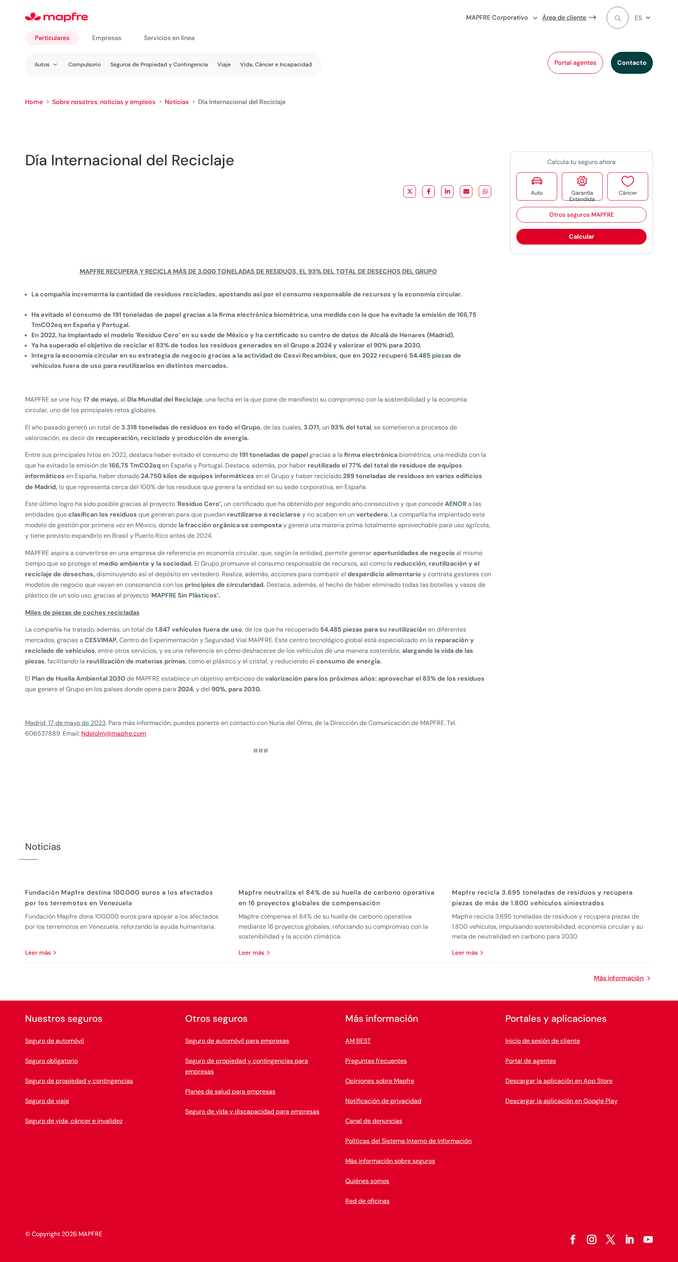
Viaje (224, 64)
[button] (644, 18)
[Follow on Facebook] (573, 1239)
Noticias (177, 102)
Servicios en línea (169, 38)
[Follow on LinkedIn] (629, 1239)
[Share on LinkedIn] (447, 191)
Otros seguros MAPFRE (581, 215)
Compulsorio (84, 64)
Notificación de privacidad (383, 1101)
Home (34, 102)
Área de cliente (564, 17)
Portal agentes (575, 62)
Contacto (632, 62)
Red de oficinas (367, 1201)
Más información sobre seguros (390, 1161)
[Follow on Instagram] (591, 1239)
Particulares (52, 38)
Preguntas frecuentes (376, 1061)
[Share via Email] (466, 191)
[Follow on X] (610, 1239)
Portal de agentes (530, 1061)
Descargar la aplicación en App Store (558, 1081)
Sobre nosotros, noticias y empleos (103, 102)
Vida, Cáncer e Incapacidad (276, 64)
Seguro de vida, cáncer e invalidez (73, 1121)
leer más (38, 953)
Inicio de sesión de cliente (542, 1041)
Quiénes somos (367, 1181)
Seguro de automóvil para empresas (237, 1041)
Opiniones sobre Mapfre (379, 1081)
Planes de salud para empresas (230, 1091)
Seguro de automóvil (54, 1041)
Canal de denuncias (373, 1121)
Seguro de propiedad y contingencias (79, 1081)
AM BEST (358, 1041)
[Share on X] (409, 191)
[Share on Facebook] (428, 191)
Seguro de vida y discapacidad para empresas (252, 1111)
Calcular (581, 236)
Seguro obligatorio (51, 1061)
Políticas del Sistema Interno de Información (408, 1141)
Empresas (106, 38)
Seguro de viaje (47, 1101)
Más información (618, 978)
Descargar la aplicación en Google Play (561, 1101)
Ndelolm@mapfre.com (113, 733)
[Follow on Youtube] (648, 1239)
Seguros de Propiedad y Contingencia (159, 64)
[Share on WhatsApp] (485, 191)
